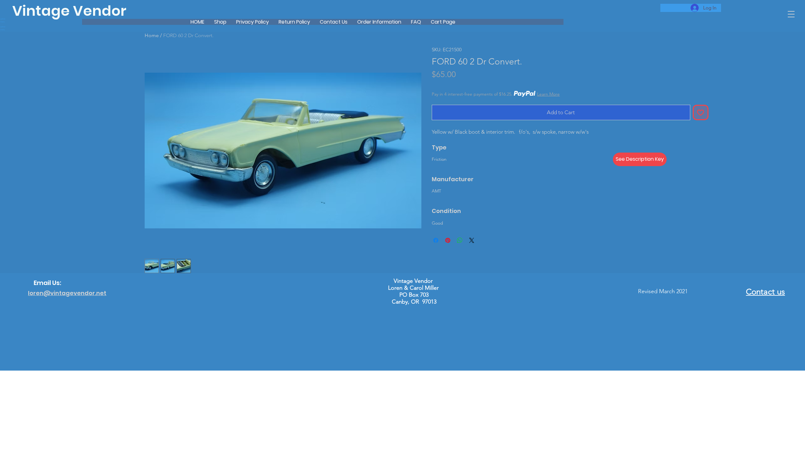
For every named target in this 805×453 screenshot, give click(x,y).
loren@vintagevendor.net (67, 293)
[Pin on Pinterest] (448, 240)
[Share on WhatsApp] (460, 240)
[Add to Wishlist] (700, 112)
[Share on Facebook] (436, 240)
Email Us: (47, 282)
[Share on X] (471, 240)
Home (152, 35)
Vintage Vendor (69, 11)
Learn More (548, 94)
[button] (791, 14)
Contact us (765, 292)
